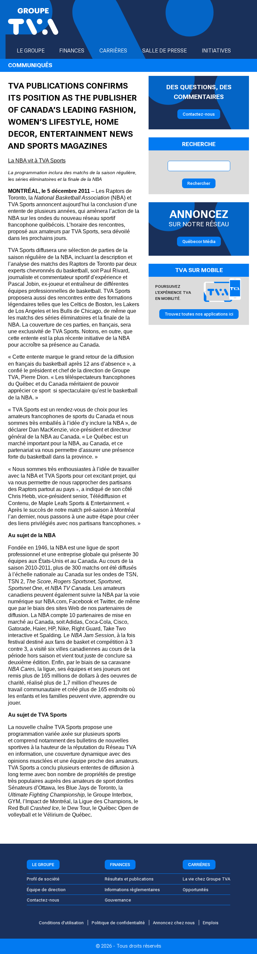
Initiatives (216, 50)
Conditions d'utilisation (61, 922)
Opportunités (195, 889)
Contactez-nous (199, 114)
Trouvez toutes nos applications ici (199, 314)
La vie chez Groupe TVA (206, 878)
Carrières (113, 50)
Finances (71, 50)
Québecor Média (199, 241)
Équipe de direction (46, 889)
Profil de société (43, 878)
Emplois (211, 922)
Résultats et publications (129, 878)
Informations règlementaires (132, 889)
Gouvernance (118, 900)
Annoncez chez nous (174, 922)
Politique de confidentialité (118, 922)
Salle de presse (164, 50)
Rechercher (198, 183)
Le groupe (31, 50)
